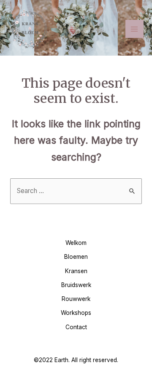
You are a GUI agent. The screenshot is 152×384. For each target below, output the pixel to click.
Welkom (76, 242)
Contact (76, 327)
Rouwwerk (76, 298)
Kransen (76, 271)
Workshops (76, 312)
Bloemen (76, 256)
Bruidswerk (76, 285)
